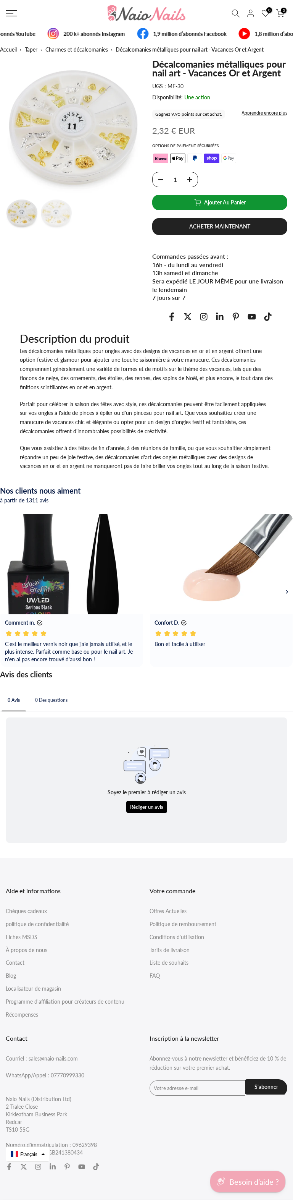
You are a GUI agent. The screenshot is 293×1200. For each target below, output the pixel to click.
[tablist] (146, 701)
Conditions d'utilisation (177, 937)
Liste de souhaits (169, 962)
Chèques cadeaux (26, 911)
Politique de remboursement (183, 924)
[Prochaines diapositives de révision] (287, 592)
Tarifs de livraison (170, 950)
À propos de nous (26, 950)
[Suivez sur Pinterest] (236, 316)
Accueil (8, 49)
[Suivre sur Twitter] (188, 316)
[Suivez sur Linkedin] (220, 316)
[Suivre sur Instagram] (204, 316)
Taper (31, 49)
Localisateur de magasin (33, 988)
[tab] (14, 700)
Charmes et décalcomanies (76, 49)
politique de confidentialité (37, 924)
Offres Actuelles (168, 911)
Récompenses (22, 1014)
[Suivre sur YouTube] (252, 316)
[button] (28, 1154)
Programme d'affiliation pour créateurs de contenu (65, 1001)
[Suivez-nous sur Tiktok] (268, 316)
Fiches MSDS (21, 937)
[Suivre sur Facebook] (171, 316)
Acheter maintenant (219, 226)
